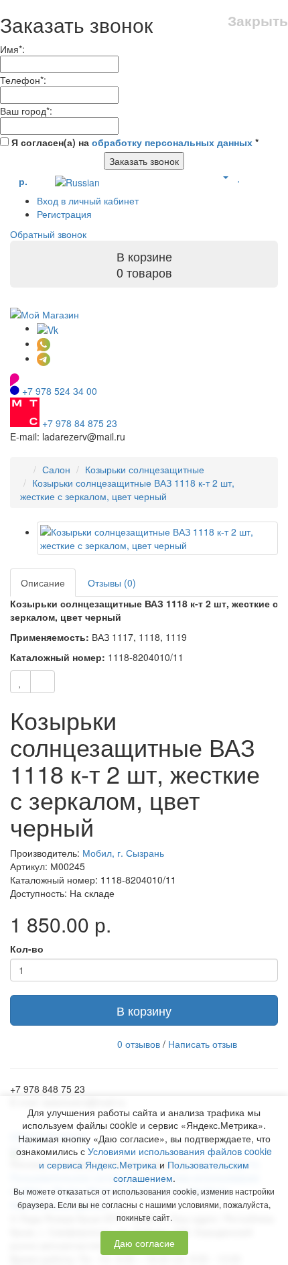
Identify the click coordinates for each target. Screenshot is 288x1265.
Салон (56, 469)
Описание (43, 582)
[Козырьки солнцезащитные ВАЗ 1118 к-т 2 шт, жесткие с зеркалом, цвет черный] (157, 538)
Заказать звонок (144, 161)
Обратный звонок (48, 234)
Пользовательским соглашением (181, 1171)
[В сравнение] (42, 681)
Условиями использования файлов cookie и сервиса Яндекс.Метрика (155, 1157)
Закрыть (258, 20)
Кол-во (27, 948)
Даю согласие (144, 1243)
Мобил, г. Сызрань (123, 852)
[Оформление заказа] (271, 176)
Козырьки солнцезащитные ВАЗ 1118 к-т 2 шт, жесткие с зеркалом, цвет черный (127, 489)
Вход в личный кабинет (88, 200)
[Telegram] (43, 358)
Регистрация (64, 214)
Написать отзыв (202, 1043)
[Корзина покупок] (254, 176)
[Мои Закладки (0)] (239, 176)
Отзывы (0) (112, 582)
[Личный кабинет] (220, 176)
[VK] (47, 328)
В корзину (144, 1010)
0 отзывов (138, 1043)
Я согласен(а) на (134, 142)
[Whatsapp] (43, 343)
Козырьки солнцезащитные (144, 469)
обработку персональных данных (172, 142)
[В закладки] (20, 681)
